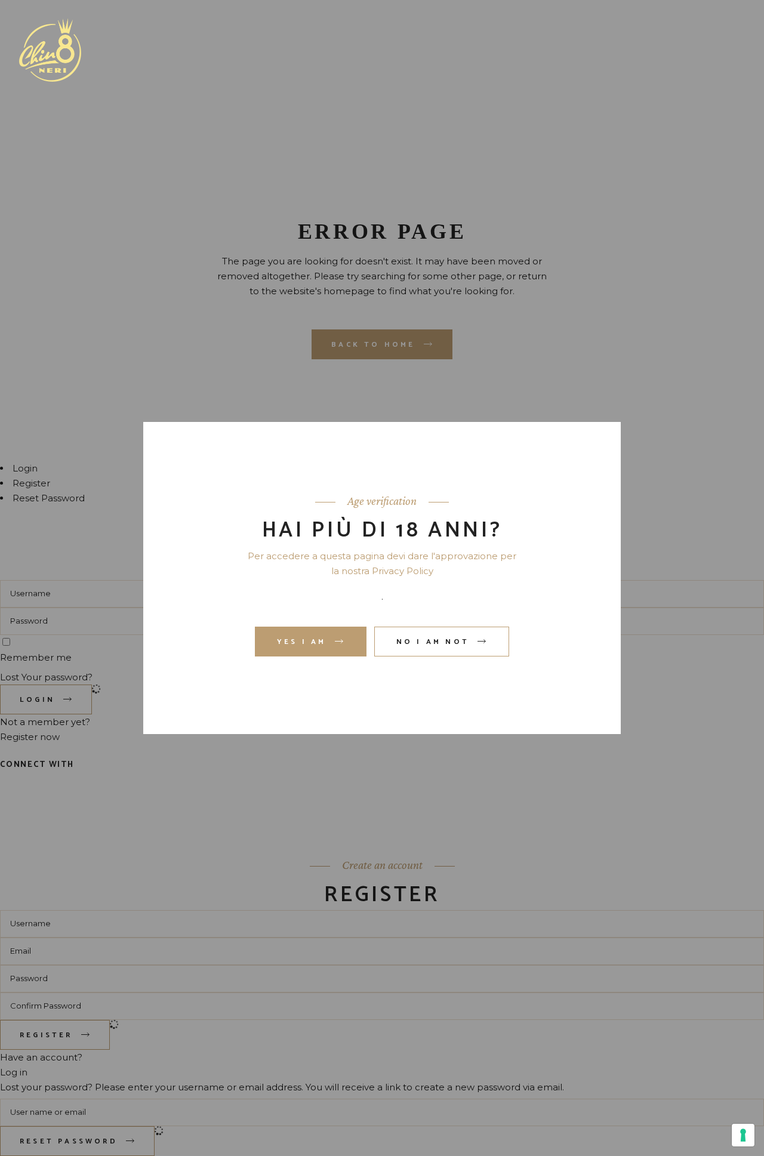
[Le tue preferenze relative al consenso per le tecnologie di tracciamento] (743, 1135)
